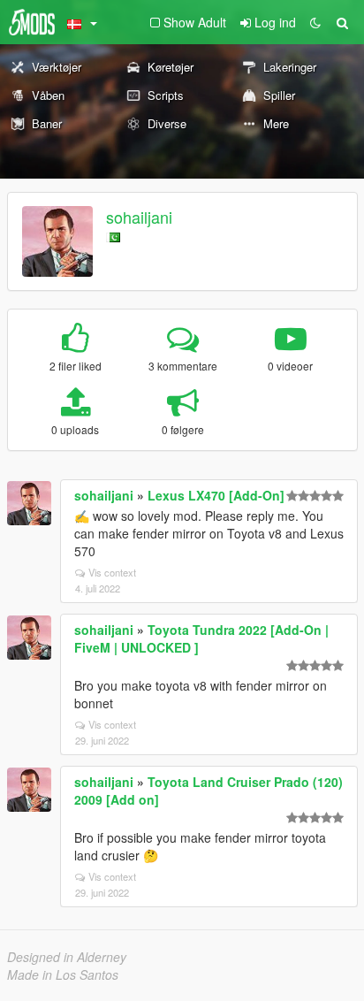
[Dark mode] (315, 22)
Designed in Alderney (66, 957)
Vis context (112, 572)
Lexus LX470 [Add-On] (216, 495)
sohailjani (139, 216)
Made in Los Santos (62, 974)
